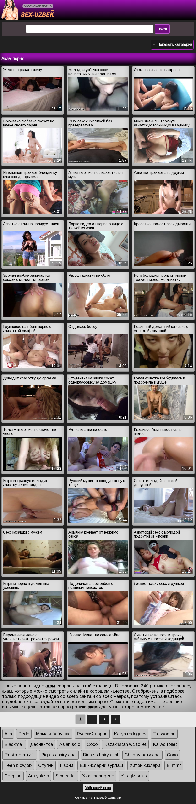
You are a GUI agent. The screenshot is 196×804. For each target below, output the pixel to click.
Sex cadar (65, 775)
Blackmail (14, 744)
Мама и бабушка (53, 733)
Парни (66, 765)
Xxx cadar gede (98, 775)
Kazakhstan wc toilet (125, 744)
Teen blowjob (18, 765)
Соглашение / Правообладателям (98, 797)
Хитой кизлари (145, 765)
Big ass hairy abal (58, 754)
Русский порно (92, 733)
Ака (8, 733)
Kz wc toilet (165, 744)
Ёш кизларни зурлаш (101, 765)
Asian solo (69, 744)
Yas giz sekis (134, 775)
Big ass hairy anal (100, 754)
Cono (172, 754)
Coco (92, 744)
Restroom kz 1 (20, 754)
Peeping (13, 775)
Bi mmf (174, 765)
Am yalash (38, 775)
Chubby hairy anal (142, 754)
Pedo (23, 733)
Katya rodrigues (130, 733)
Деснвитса (41, 744)
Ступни (46, 765)
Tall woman (164, 733)
